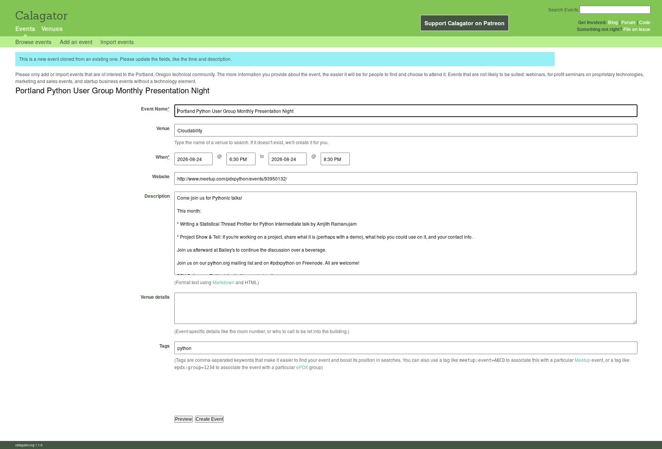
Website (161, 176)
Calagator (41, 15)
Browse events (33, 41)
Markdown (223, 282)
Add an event (76, 41)
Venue (163, 128)
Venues (52, 28)
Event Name (155, 108)
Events (25, 28)
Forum (628, 22)
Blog (613, 22)
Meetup (582, 359)
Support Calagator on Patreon (464, 23)
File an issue (637, 29)
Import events (117, 41)
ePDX (302, 367)
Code (645, 22)
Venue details (155, 296)
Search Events (563, 9)
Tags (164, 345)
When (163, 156)
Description (157, 195)
